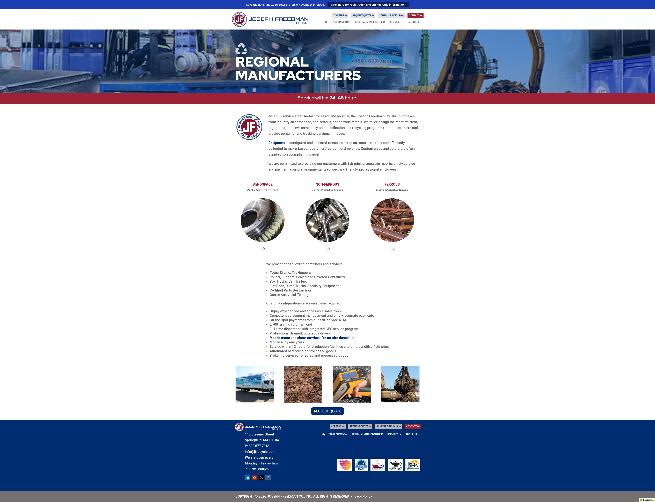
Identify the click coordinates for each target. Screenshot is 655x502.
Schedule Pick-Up (390, 15)
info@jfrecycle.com (260, 452)
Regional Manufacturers (370, 22)
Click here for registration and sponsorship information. (368, 4)
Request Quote (361, 15)
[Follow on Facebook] (268, 477)
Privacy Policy (361, 496)
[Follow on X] (261, 477)
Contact (414, 15)
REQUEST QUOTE (327, 411)
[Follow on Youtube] (254, 477)
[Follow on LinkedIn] (247, 477)
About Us (414, 22)
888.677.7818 (259, 446)
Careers (339, 15)
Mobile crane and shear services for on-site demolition (312, 338)
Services (395, 22)
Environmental (341, 22)
